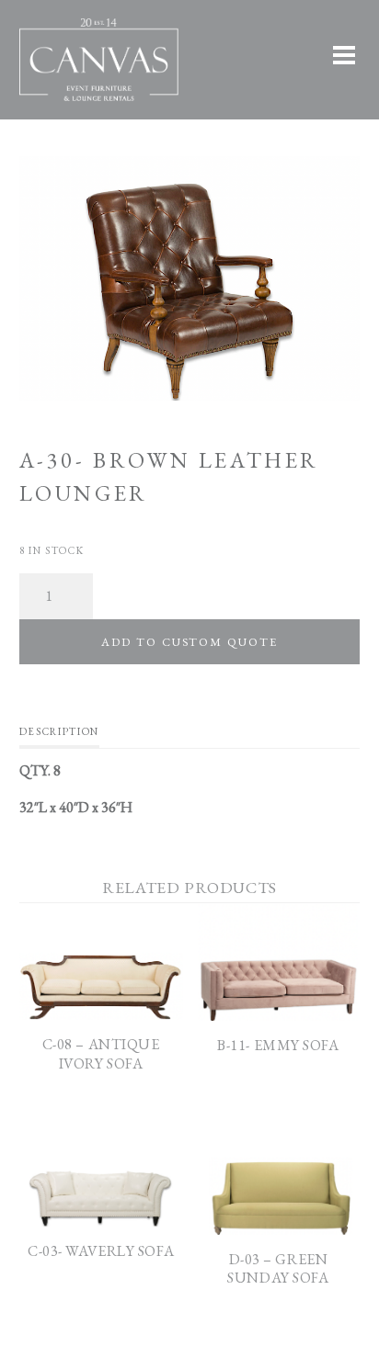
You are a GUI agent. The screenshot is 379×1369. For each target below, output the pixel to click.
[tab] (59, 736)
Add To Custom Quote (189, 642)
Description (59, 731)
